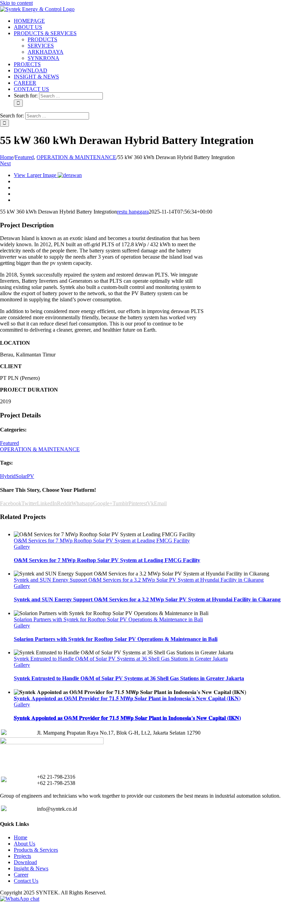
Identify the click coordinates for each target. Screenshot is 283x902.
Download (25, 862)
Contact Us (26, 881)
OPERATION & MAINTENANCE (40, 449)
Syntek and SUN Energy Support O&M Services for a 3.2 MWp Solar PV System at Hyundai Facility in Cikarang (139, 580)
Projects (22, 856)
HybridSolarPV (17, 476)
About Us (24, 844)
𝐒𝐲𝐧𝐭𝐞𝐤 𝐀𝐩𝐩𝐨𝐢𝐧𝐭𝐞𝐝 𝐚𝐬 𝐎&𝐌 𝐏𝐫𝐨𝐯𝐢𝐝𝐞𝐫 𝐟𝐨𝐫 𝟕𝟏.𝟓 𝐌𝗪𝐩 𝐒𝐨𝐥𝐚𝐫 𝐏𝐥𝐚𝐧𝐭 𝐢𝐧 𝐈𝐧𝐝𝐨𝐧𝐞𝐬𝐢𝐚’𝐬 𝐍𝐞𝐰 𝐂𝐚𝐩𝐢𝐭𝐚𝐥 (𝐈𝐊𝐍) (127, 698)
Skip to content (16, 3)
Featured (9, 443)
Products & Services (36, 850)
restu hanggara (133, 212)
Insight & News (31, 868)
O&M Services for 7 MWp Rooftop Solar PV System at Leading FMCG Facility (102, 540)
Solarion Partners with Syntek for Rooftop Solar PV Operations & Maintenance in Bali (108, 619)
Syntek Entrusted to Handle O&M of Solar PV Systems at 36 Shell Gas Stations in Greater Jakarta (121, 659)
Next (5, 163)
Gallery (22, 547)
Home (20, 837)
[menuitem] (29, 21)
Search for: (26, 96)
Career (21, 875)
